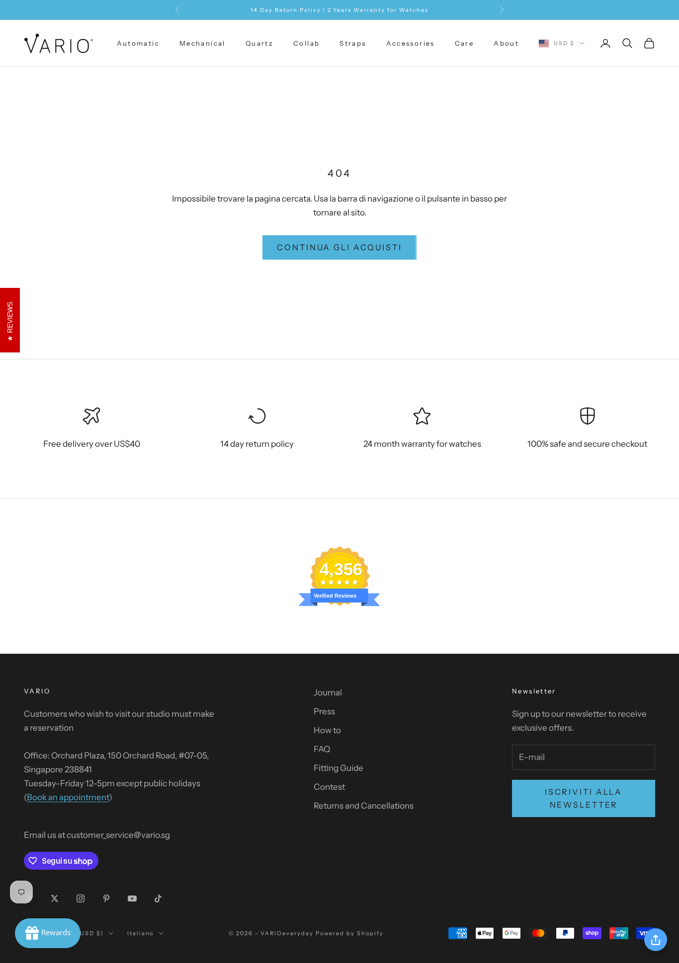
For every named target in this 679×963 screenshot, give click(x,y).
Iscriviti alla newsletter (583, 798)
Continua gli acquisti (339, 247)
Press (324, 711)
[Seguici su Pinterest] (106, 898)
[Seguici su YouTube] (132, 898)
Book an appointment (68, 797)
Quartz (259, 43)
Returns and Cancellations (364, 806)
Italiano (140, 933)
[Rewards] (48, 933)
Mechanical (202, 43)
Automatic (138, 43)
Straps (353, 43)
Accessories (410, 43)
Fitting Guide (338, 768)
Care (464, 43)
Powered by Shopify (350, 933)
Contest (329, 787)
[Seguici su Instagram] (80, 898)
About (506, 43)
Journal (328, 692)
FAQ (322, 749)
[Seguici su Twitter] (55, 898)
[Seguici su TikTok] (158, 898)
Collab (306, 43)
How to (327, 730)
